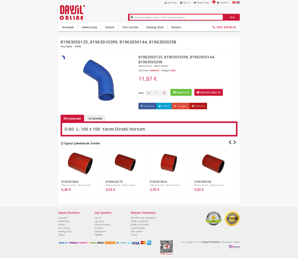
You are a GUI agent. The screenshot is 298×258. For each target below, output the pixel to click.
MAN (78, 46)
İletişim (176, 27)
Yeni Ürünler (130, 27)
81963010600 (70, 181)
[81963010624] (169, 177)
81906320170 (114, 181)
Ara (232, 17)
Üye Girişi (171, 2)
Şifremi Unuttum (102, 224)
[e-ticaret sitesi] (234, 247)
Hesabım (99, 227)
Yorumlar (96, 118)
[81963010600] (80, 177)
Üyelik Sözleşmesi (139, 221)
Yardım (109, 27)
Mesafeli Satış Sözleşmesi (143, 217)
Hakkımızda (89, 27)
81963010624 (158, 181)
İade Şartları (136, 231)
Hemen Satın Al (210, 92)
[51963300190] (213, 177)
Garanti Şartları (138, 227)
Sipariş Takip (202, 2)
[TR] (234, 2)
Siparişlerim (100, 231)
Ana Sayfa (66, 46)
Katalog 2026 (155, 27)
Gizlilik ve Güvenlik (140, 224)
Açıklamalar (74, 118)
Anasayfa (68, 27)
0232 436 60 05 (226, 27)
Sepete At (182, 92)
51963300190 (202, 181)
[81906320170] (125, 177)
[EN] (238, 2)
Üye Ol (186, 2)
